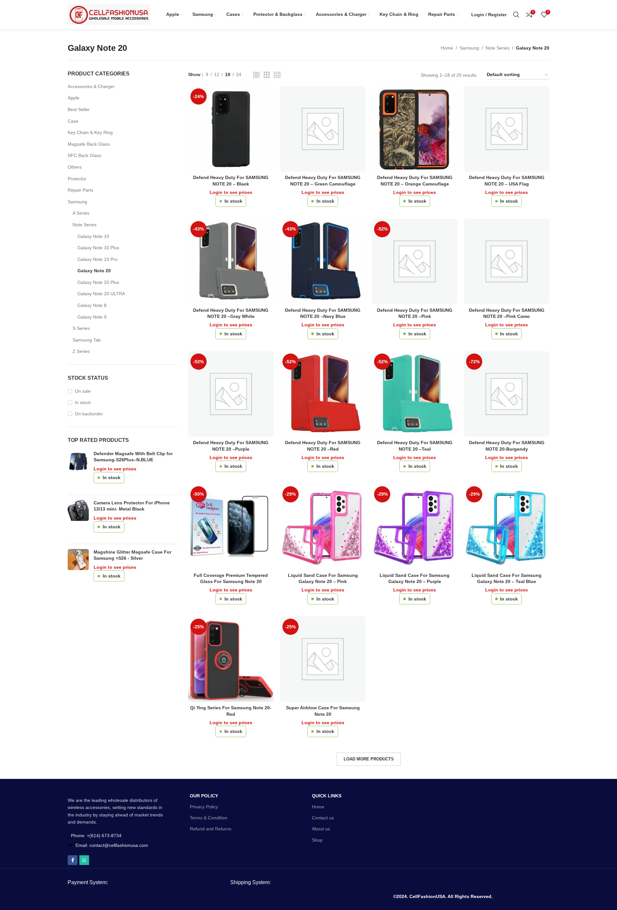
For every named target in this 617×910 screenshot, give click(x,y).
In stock (83, 402)
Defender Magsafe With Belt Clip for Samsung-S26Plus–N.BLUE (133, 457)
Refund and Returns (210, 828)
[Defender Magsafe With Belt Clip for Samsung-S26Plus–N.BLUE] (78, 470)
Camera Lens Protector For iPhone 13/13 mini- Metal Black (132, 506)
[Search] (516, 14)
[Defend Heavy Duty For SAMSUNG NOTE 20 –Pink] (414, 261)
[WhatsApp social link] (84, 860)
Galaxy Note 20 (94, 270)
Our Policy (204, 795)
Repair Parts (80, 190)
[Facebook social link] (72, 860)
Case (73, 121)
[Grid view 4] (277, 75)
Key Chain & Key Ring (90, 132)
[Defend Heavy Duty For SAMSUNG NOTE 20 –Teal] (414, 394)
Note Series (497, 48)
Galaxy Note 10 (93, 236)
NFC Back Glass (84, 155)
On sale (83, 391)
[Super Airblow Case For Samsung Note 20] (323, 659)
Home (447, 48)
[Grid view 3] (267, 75)
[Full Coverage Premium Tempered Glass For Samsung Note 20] (231, 526)
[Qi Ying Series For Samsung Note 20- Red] (231, 659)
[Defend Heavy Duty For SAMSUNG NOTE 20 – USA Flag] (506, 129)
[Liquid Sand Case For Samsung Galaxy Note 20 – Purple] (414, 526)
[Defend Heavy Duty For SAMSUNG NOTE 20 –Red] (323, 394)
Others (75, 167)
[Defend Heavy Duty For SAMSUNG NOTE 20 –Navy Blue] (323, 261)
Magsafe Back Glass (89, 144)
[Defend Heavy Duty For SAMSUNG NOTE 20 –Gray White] (231, 261)
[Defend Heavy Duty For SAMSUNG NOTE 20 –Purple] (231, 394)
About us (321, 828)
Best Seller (79, 109)
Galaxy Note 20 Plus (98, 282)
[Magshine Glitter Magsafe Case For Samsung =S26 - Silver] (78, 568)
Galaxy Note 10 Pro (97, 259)
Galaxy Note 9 (92, 317)
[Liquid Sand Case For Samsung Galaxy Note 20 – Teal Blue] (506, 526)
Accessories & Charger (91, 86)
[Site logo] (109, 14)
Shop (317, 840)
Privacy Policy (204, 806)
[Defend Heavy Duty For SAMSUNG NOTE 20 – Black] (231, 129)
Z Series (81, 351)
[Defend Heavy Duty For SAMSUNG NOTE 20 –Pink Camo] (506, 261)
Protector (77, 178)
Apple (73, 97)
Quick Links (326, 795)
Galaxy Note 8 (92, 305)
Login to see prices (115, 468)
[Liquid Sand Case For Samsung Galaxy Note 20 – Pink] (323, 526)
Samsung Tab (87, 340)
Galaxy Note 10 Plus (98, 247)
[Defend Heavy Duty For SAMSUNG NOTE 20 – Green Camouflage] (323, 129)
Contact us (323, 817)
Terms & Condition (208, 817)
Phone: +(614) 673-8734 (96, 835)
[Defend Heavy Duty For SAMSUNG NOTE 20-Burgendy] (506, 394)
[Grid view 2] (256, 75)
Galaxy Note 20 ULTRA (101, 293)
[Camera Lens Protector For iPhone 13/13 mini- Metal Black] (78, 519)
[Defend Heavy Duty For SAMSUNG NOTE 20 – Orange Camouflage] (414, 129)
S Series (81, 328)
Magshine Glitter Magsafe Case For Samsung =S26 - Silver (132, 555)
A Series (81, 213)
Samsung (469, 48)
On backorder (89, 413)
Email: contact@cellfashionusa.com (111, 845)
